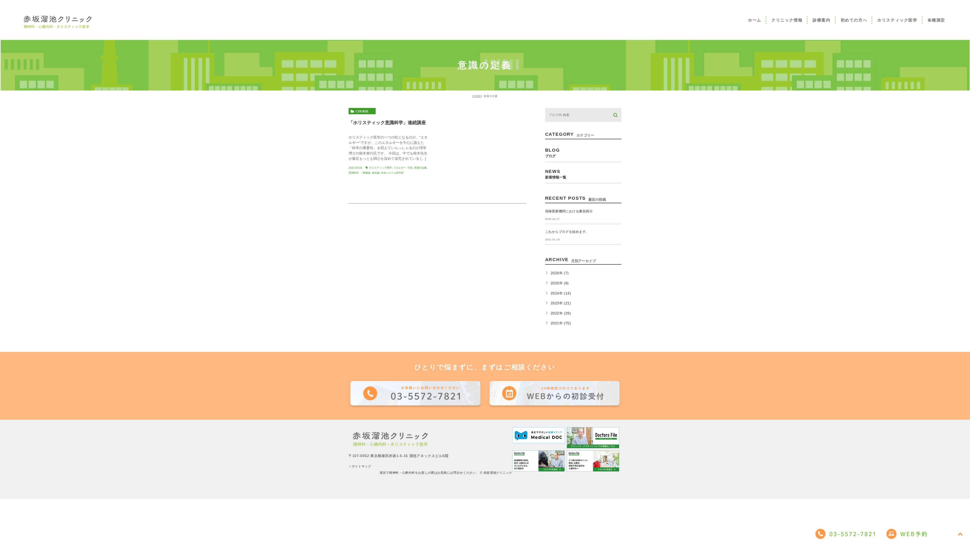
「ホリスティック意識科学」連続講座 (387, 122)
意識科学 (354, 172)
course (362, 111)
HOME (476, 96)
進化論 (375, 172)
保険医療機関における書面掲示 (569, 211)
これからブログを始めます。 (567, 232)
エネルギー (399, 167)
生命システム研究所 (392, 172)
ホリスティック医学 (380, 167)
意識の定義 (420, 167)
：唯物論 (365, 172)
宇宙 (410, 167)
